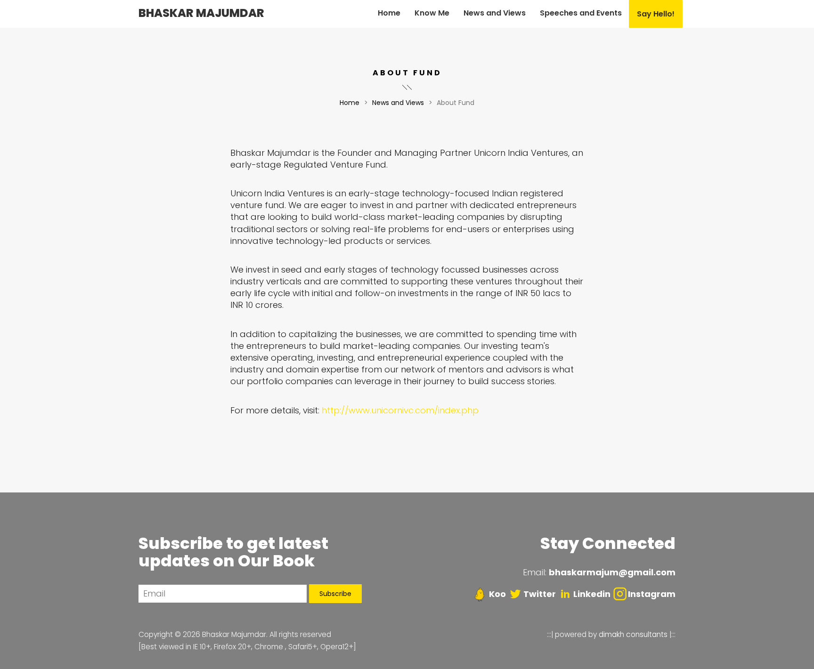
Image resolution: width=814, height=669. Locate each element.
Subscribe (335, 593)
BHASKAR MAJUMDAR (201, 13)
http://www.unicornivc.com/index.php (400, 410)
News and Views (398, 102)
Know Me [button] (432, 13)
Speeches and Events (581, 13)
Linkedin (591, 594)
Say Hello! (656, 13)
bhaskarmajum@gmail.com (612, 572)
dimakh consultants (633, 634)
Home (389, 13)
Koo (496, 594)
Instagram (652, 594)
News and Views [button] (495, 13)
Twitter (539, 594)
